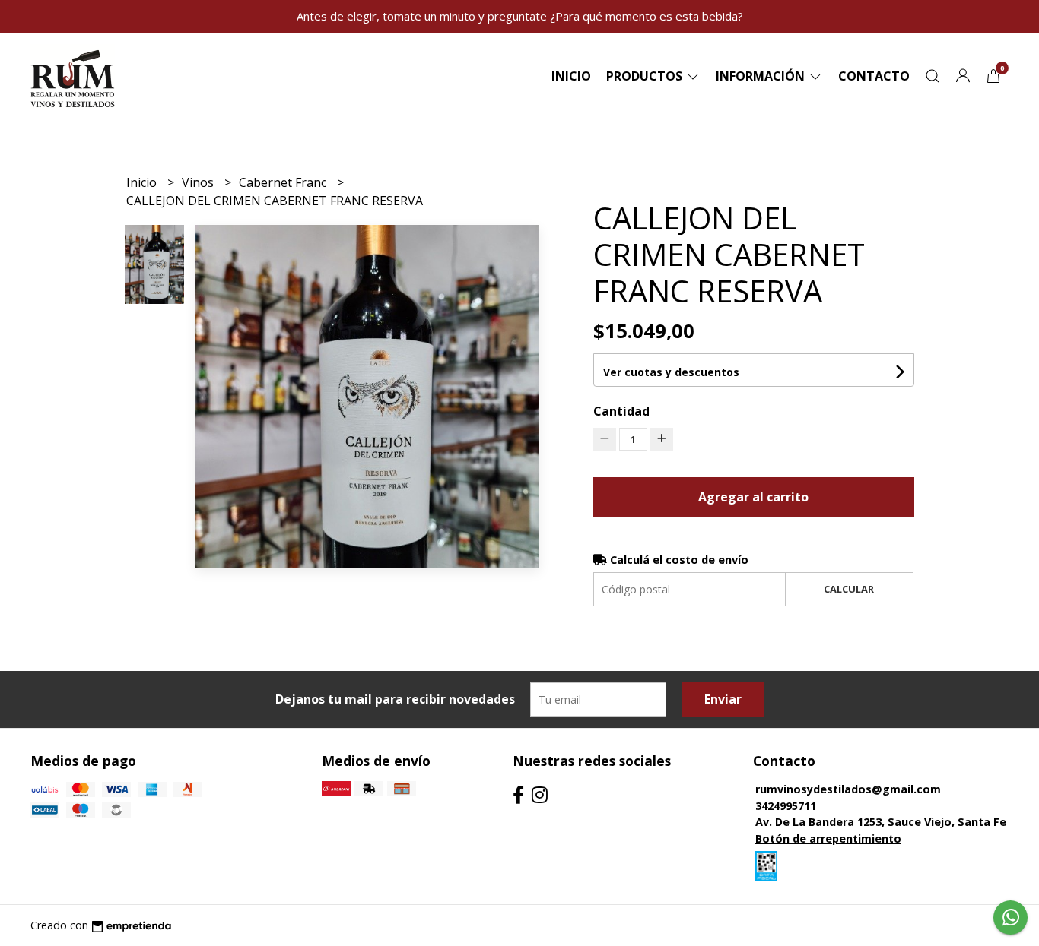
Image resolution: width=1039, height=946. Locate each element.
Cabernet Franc (284, 182)
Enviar (723, 699)
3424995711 (785, 806)
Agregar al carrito (753, 497)
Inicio (571, 76)
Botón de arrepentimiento (828, 838)
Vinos (199, 182)
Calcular (849, 589)
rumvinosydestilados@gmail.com (848, 789)
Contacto (874, 76)
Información (762, 76)
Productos (645, 76)
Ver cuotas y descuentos (671, 372)
